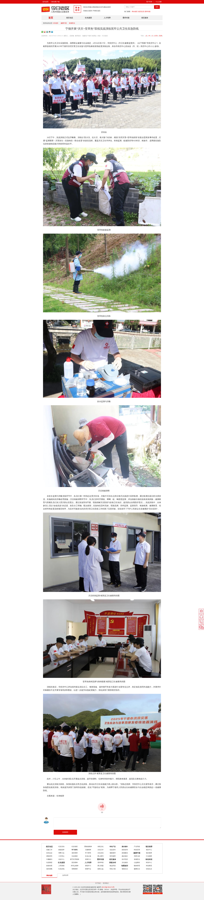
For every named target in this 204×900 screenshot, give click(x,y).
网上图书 (100, 856)
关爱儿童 (137, 856)
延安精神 (75, 862)
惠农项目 (125, 856)
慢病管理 (137, 865)
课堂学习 (88, 865)
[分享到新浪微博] (45, 32)
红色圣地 (61, 869)
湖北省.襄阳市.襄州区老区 (91, 7)
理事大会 (61, 853)
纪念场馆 (75, 846)
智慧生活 (125, 869)
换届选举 (61, 850)
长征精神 (75, 856)
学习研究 (88, 853)
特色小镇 (113, 869)
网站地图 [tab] (49, 875)
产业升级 (137, 846)
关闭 (160, 36)
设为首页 (45, 2)
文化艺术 (100, 850)
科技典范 (149, 865)
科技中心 (149, 862)
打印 (156, 36)
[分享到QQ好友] (50, 32)
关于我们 (98, 883)
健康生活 (137, 869)
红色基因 (88, 18)
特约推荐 (113, 856)
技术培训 (125, 859)
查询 (156, 7)
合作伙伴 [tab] (65, 875)
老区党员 (141, 11)
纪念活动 (61, 846)
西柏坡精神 (88, 846)
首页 (50, 17)
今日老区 (55, 23)
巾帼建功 (49, 859)
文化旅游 (125, 862)
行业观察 (149, 856)
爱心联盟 (100, 865)
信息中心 (61, 859)
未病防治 (72, 23)
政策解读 (125, 853)
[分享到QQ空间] (47, 32)
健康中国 (64, 23)
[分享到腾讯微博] (52, 32)
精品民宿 (113, 865)
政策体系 (49, 865)
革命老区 (135, 11)
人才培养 (107, 18)
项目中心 (149, 850)
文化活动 (100, 853)
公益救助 (137, 862)
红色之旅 (88, 856)
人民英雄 (61, 865)
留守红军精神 (74, 859)
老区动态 (69, 18)
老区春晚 (49, 869)
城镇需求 (113, 853)
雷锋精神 (75, 869)
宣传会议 (49, 853)
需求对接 (147, 11)
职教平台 (88, 869)
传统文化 (100, 846)
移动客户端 (56, 2)
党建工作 (49, 850)
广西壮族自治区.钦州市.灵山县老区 (94, 11)
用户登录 (149, 2)
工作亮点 (61, 856)
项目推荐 (149, 853)
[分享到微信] (42, 32)
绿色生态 (149, 869)
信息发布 (113, 850)
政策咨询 (125, 850)
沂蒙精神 (88, 850)
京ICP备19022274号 (108, 887)
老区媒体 (144, 18)
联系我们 (106, 883)
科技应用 (137, 850)
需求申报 (100, 862)
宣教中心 (88, 859)
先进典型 (49, 862)
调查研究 (49, 856)
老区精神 (75, 853)
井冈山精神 (74, 865)
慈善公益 (100, 869)
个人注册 (159, 2)
